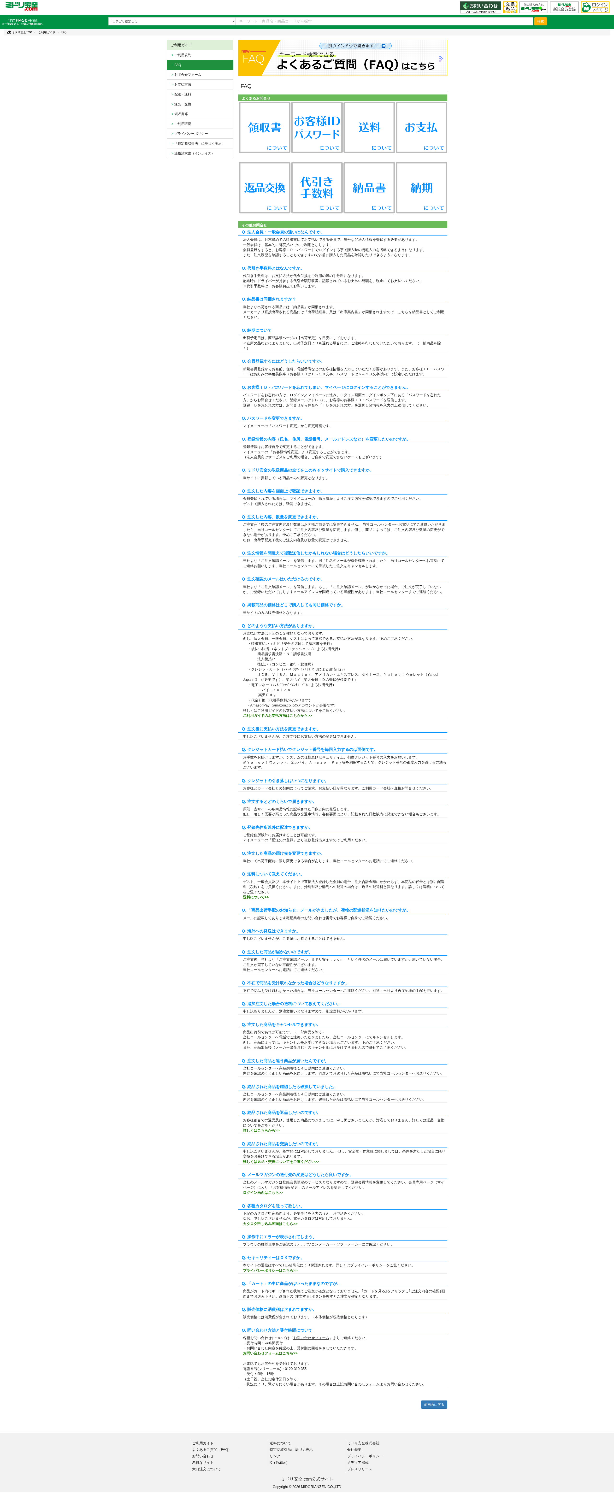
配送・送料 (181, 94)
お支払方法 (181, 84)
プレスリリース (359, 1469)
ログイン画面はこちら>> (263, 1192)
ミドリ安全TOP (21, 32)
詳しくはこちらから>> (261, 1130)
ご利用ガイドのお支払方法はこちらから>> (277, 715)
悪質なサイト (203, 1462)
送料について (280, 1443)
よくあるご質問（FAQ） (212, 1449)
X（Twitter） (279, 1462)
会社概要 (354, 1449)
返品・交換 (181, 104)
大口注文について (206, 1469)
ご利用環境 (181, 124)
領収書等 (179, 114)
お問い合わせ (203, 1456)
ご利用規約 (181, 55)
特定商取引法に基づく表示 (291, 1449)
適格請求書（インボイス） (193, 153)
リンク (275, 1456)
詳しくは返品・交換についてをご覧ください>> (281, 1161)
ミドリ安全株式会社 (363, 1443)
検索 (540, 21)
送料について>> (256, 897)
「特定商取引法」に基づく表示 (196, 143)
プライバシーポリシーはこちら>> (270, 1270)
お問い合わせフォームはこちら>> (270, 1353)
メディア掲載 (358, 1462)
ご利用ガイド (46, 32)
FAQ (176, 65)
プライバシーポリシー (189, 133)
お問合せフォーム (186, 74)
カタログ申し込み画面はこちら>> (270, 1224)
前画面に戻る (434, 1404)
